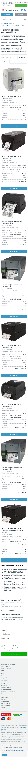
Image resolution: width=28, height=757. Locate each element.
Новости (3, 676)
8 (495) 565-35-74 (8, 2)
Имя (2, 623)
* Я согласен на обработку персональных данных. (13, 648)
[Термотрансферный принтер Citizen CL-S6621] (13, 205)
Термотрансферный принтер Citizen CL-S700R (11, 286)
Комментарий (5, 638)
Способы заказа (6, 687)
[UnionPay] (3, 718)
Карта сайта (4, 680)
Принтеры (10, 23)
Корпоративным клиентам (9, 694)
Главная (3, 23)
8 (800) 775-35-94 (8, 4)
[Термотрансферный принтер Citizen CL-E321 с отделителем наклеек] (13, 514)
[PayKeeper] (6, 715)
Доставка (4, 685)
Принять (5, 755)
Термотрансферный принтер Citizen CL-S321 (11, 405)
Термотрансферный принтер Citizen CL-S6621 (11, 222)
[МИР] (17, 715)
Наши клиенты (5, 703)
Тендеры (4, 707)
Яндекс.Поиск (5, 678)
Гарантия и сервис (6, 689)
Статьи (3, 674)
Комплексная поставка (8, 691)
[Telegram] (22, 10)
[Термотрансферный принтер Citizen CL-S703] (13, 451)
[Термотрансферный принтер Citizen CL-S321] (13, 390)
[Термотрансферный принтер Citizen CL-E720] (13, 142)
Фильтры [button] (23, 57)
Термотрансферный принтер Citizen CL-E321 (11, 346)
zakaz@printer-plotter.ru (22, 2)
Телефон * (4, 630)
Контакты (4, 699)
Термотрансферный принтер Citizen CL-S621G (11, 97)
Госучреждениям (6, 705)
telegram (3, 670)
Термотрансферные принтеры (10, 25)
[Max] (25, 10)
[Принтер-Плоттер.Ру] (10, 10)
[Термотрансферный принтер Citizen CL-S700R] (13, 268)
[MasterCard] (9, 718)
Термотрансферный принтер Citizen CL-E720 (11, 157)
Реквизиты (4, 697)
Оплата (3, 683)
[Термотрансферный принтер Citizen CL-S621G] (13, 80)
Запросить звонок (14, 654)
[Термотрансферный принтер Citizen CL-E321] (13, 331)
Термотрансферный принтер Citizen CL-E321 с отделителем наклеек (12, 530)
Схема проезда (5, 701)
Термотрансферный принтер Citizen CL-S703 (11, 469)
